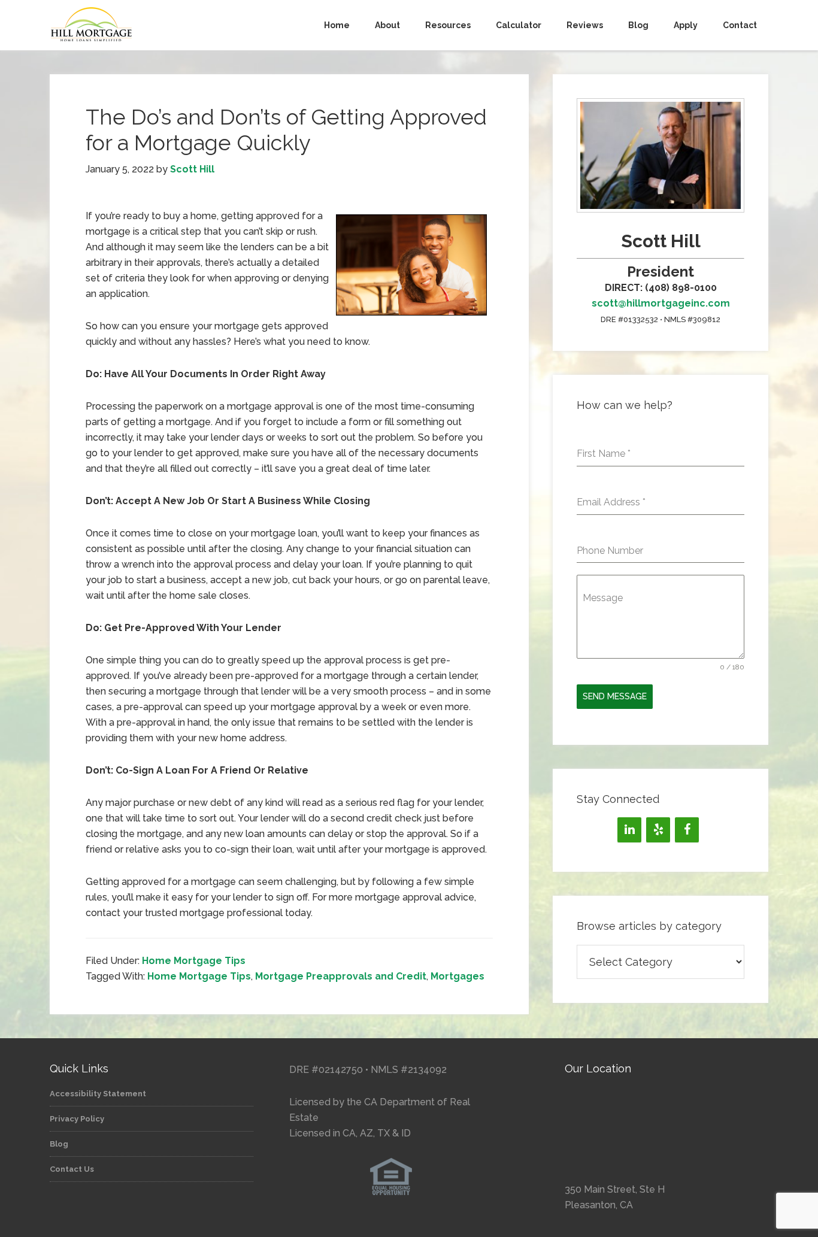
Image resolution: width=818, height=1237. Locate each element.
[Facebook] (687, 829)
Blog (59, 1143)
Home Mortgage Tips (194, 960)
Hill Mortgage (157, 25)
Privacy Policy (77, 1118)
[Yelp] (658, 829)
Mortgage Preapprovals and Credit (340, 976)
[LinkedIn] (629, 829)
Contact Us (72, 1169)
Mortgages (457, 976)
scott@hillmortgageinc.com (661, 303)
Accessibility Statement (98, 1093)
